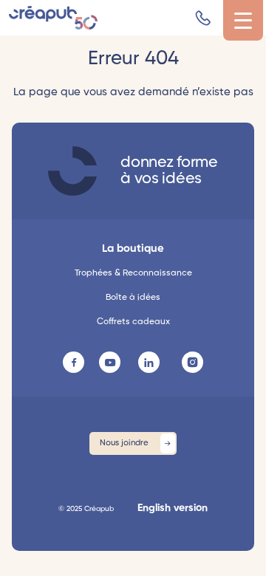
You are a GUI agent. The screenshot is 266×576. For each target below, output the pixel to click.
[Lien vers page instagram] (192, 362)
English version (172, 508)
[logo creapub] (72, 171)
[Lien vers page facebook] (73, 362)
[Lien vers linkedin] (149, 362)
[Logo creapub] (53, 18)
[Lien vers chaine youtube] (109, 362)
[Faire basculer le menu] (243, 21)
